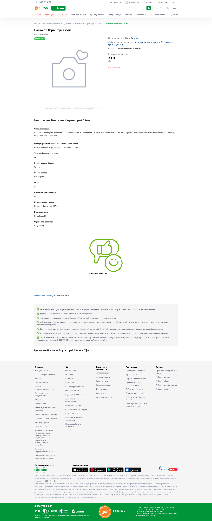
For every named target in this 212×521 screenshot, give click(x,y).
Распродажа (49, 15)
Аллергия (128, 15)
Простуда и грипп (97, 15)
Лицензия (39, 400)
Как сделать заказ (42, 371)
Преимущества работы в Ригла (166, 372)
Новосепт (112, 49)
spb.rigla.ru (109, 476)
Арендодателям (115, 2)
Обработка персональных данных (44, 450)
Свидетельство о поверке (76, 410)
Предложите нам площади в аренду (133, 384)
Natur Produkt (132, 38)
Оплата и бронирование (45, 375)
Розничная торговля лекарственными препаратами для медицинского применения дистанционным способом (44, 438)
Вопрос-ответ (101, 393)
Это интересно (41, 383)
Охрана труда (162, 389)
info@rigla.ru (154, 515)
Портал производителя (136, 379)
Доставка (39, 379)
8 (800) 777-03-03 (50, 481)
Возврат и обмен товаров (46, 418)
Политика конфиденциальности (44, 388)
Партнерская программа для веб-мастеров (136, 405)
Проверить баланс (103, 385)
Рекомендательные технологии (73, 419)
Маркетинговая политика (46, 414)
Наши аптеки (163, 2)
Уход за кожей (142, 15)
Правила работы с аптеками (73, 425)
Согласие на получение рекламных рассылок (45, 457)
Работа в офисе (162, 381)
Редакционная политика (75, 395)
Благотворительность (74, 387)
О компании (70, 371)
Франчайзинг (131, 375)
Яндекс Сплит (175, 15)
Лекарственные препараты (52, 24)
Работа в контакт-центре (166, 385)
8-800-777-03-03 (43, 506)
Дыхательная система (72, 24)
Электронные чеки (104, 397)
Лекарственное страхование (72, 400)
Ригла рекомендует (78, 15)
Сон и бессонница (158, 15)
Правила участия (103, 381)
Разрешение (40, 404)
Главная (37, 24)
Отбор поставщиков (134, 389)
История (69, 375)
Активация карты (103, 377)
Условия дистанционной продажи (45, 409)
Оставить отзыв (72, 391)
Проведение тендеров (135, 371)
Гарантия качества (73, 405)
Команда (69, 379)
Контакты (69, 383)
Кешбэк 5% (63, 15)
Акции (38, 15)
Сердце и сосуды (114, 15)
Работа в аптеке (163, 377)
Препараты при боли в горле (93, 24)
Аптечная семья (102, 373)
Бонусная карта (148, 2)
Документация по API (135, 393)
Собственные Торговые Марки (136, 398)
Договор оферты (42, 422)
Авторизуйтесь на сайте (43, 296)
